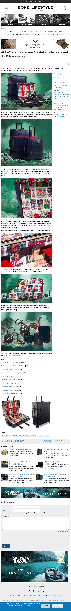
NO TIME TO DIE (41, 31)
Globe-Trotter (6, 435)
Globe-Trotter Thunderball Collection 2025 (24, 435)
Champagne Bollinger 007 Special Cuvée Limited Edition (54, 441)
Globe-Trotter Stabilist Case (52, 462)
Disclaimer (18, 595)
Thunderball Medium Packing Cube (11, 373)
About (12, 595)
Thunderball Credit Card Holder (10, 380)
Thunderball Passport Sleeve (10, 386)
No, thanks (57, 605)
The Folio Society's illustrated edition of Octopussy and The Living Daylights (14, 441)
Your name (5, 507)
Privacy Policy (41, 595)
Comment (5, 516)
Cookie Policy (51, 595)
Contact (60, 595)
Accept (45, 605)
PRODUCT (31, 31)
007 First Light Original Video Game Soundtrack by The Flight (61, 85)
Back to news (5, 64)
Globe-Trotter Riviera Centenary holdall (21, 449)
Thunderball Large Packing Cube (11, 376)
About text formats (63, 531)
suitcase (40, 435)
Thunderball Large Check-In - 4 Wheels (13, 366)
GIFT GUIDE (58, 31)
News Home (35, 441)
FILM (18, 31)
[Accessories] (27, 26)
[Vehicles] (61, 26)
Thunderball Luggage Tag (8, 383)
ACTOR (24, 31)
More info (27, 605)
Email (3, 510)
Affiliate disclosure (29, 595)
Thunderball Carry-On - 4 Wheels (11, 362)
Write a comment (62, 64)
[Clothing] (9, 26)
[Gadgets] (44, 26)
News (3, 28)
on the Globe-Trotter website (12, 356)
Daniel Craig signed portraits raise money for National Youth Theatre (61, 76)
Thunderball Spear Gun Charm (10, 390)
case (46, 435)
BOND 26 (51, 31)
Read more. (60, 34)
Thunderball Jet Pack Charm (9, 393)
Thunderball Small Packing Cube (11, 369)
